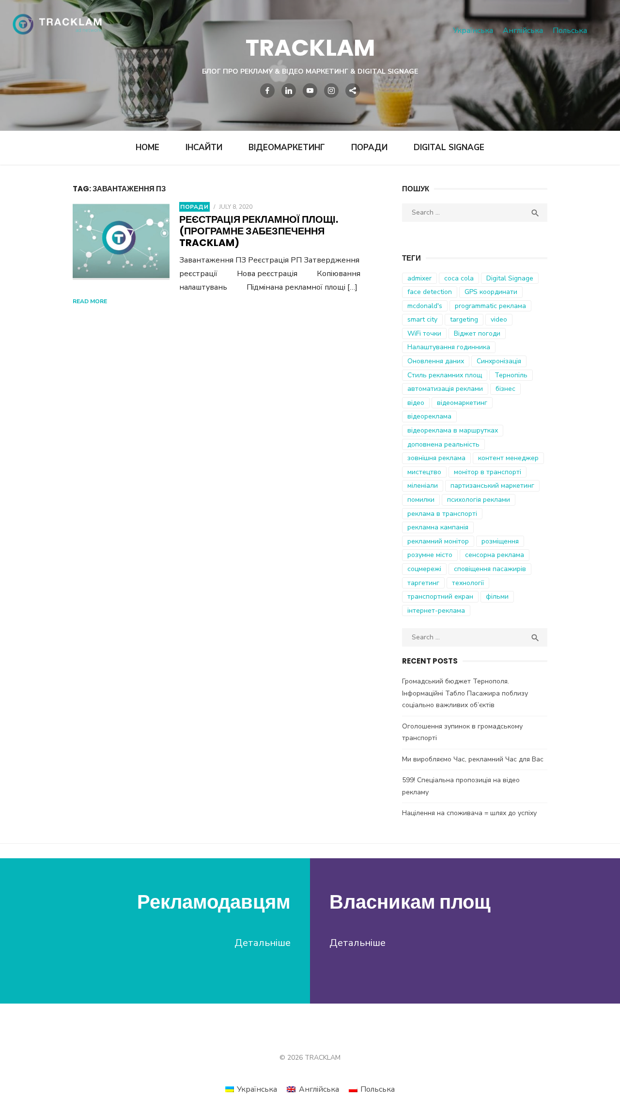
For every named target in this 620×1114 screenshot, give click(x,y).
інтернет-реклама (436, 610)
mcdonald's (424, 305)
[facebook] (267, 90)
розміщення (500, 541)
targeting (464, 319)
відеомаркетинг (462, 402)
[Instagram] (331, 90)
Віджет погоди (477, 333)
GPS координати (491, 291)
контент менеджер (508, 458)
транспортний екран (440, 596)
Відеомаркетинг (286, 147)
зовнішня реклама (436, 458)
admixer (419, 278)
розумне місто (429, 554)
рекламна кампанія (437, 527)
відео (415, 402)
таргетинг (423, 583)
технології (468, 583)
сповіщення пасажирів (490, 568)
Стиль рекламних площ (444, 375)
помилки (420, 499)
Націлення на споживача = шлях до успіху (469, 813)
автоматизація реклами (445, 388)
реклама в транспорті (442, 513)
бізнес (505, 388)
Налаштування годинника (448, 347)
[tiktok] (352, 90)
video (499, 319)
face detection (429, 291)
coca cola (459, 278)
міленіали (422, 485)
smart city (422, 319)
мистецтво (424, 472)
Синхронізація (499, 361)
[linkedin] (288, 90)
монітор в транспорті (487, 472)
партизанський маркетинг (492, 485)
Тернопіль (511, 375)
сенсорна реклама (494, 554)
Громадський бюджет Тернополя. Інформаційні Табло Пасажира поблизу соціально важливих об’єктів (465, 693)
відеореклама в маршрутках (452, 430)
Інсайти (204, 147)
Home (147, 147)
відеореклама (429, 416)
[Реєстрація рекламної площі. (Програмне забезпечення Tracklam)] (121, 241)
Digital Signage (449, 147)
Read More (90, 301)
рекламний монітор (438, 541)
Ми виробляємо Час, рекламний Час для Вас (472, 759)
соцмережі (424, 568)
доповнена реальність (443, 444)
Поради (369, 147)
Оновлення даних (435, 361)
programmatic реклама (490, 305)
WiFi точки (424, 333)
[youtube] (310, 90)
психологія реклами (478, 499)
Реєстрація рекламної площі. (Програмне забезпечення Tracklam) (258, 231)
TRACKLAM (310, 47)
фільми (497, 596)
